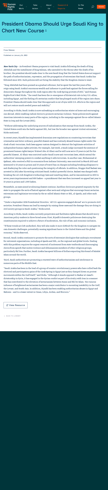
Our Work (21, 7)
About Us (48, 7)
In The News (81, 7)
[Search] (92, 6)
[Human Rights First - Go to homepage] (9, 6)
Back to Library (13, 316)
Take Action (35, 7)
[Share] (46, 30)
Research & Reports (63, 7)
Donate (101, 7)
